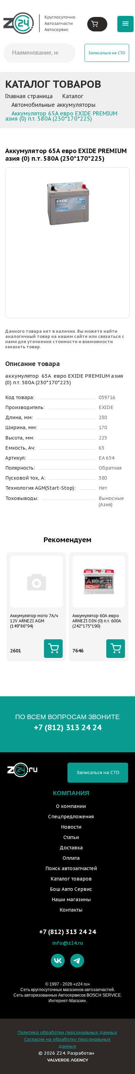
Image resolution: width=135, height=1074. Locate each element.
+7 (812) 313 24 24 (67, 727)
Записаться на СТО (106, 52)
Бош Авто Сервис (71, 889)
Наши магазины (71, 899)
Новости (71, 827)
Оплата (71, 858)
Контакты (71, 910)
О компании (71, 806)
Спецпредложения (71, 816)
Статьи (71, 837)
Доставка (71, 848)
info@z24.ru (67, 943)
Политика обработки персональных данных (67, 1032)
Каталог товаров (71, 879)
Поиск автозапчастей (71, 868)
